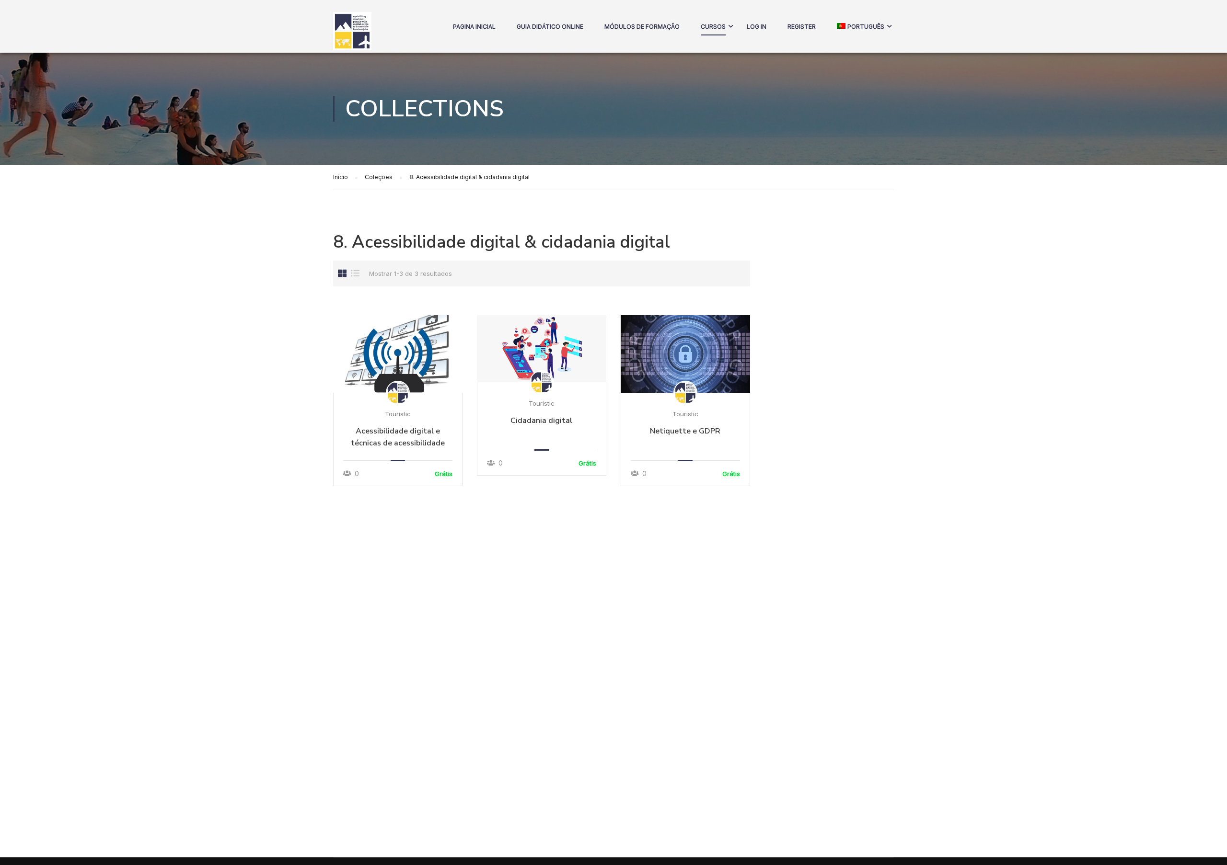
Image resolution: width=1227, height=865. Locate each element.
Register (801, 26)
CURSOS (713, 26)
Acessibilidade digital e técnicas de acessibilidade (398, 437)
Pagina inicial (474, 26)
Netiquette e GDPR (685, 431)
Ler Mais (398, 353)
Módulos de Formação (642, 26)
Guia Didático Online (550, 26)
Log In (756, 26)
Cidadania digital (541, 420)
